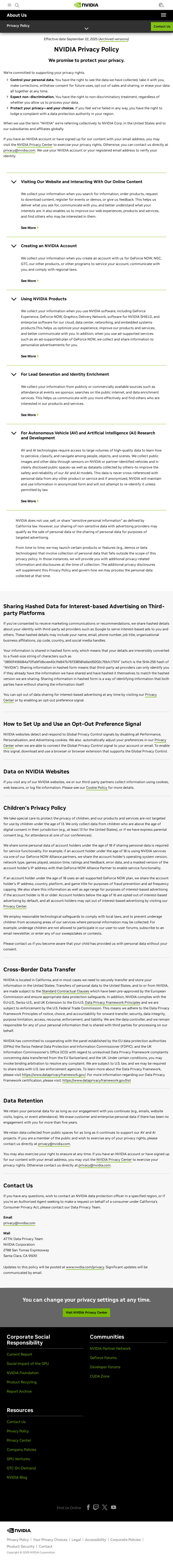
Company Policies (21, 1449)
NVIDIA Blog (17, 1477)
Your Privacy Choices (50, 1539)
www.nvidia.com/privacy (85, 1267)
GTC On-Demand (21, 1468)
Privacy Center (14, 906)
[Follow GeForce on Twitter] (104, 1507)
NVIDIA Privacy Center (34, 144)
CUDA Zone (99, 1376)
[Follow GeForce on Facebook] (88, 1507)
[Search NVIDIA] (17, 4)
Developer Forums (105, 1367)
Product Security (20, 1546)
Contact (45, 1546)
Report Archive (19, 1391)
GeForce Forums (103, 1357)
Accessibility (95, 1539)
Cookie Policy (97, 787)
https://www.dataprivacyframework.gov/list (96, 1080)
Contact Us (16, 1421)
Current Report (19, 1354)
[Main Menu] (9, 5)
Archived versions (114, 39)
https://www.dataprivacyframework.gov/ (54, 1074)
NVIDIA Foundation (23, 1372)
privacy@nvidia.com (19, 150)
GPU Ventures (18, 1458)
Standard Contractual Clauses (66, 991)
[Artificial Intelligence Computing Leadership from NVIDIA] (86, 5)
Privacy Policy (18, 1431)
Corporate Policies (125, 1539)
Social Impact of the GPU (28, 1363)
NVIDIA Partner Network (110, 1348)
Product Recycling (22, 1382)
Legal (76, 1539)
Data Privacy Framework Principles (112, 1002)
